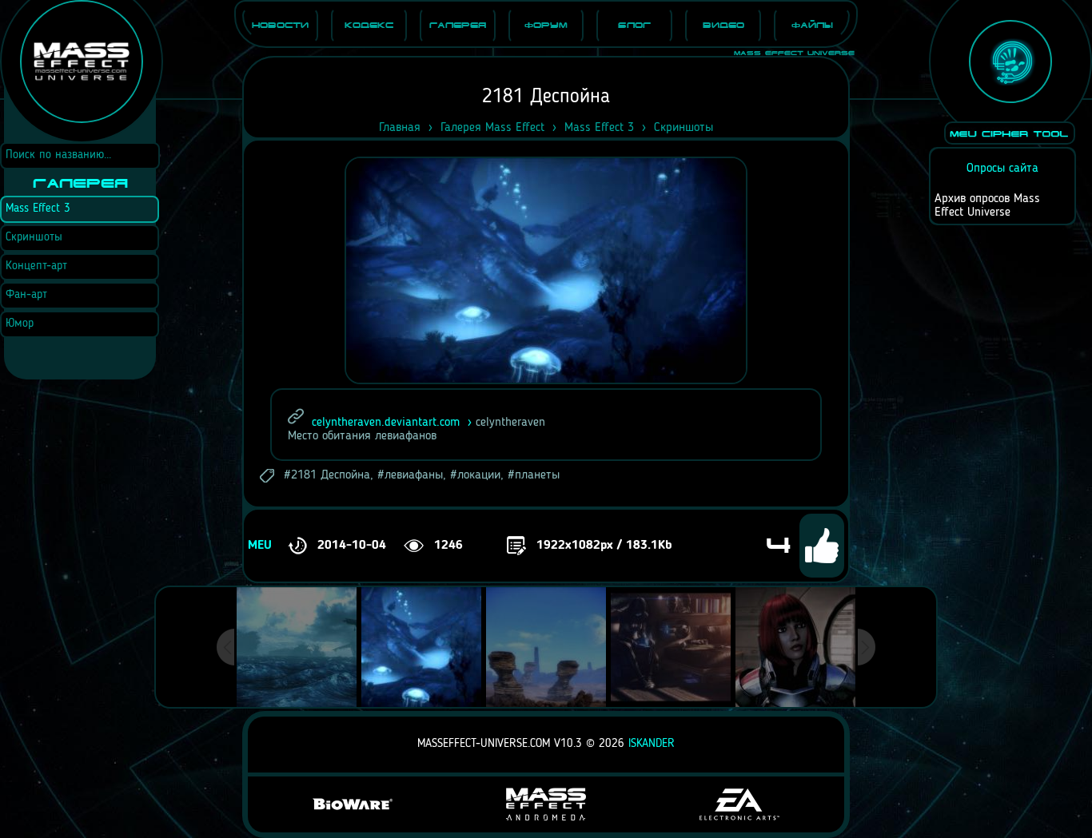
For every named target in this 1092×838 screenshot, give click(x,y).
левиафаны (414, 475)
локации (478, 475)
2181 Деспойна (330, 475)
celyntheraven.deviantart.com (386, 422)
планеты (537, 475)
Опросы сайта (1002, 168)
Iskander (651, 744)
